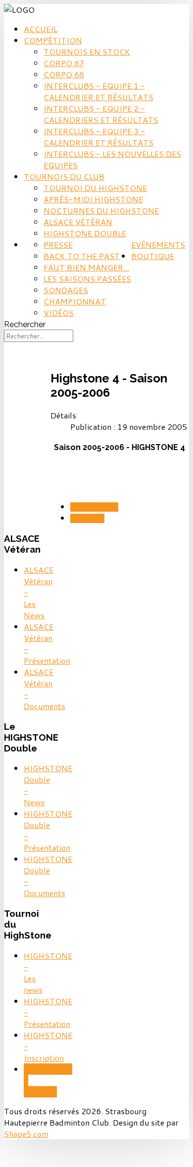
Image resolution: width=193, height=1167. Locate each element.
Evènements (158, 244)
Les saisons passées (87, 278)
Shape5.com (26, 1133)
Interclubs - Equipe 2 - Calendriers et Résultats (101, 114)
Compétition (53, 40)
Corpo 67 (64, 63)
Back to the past (82, 256)
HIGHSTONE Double (85, 233)
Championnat (75, 301)
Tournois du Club (64, 176)
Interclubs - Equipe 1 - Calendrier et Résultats (98, 91)
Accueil (40, 29)
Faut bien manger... (86, 267)
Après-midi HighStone (93, 199)
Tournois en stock (87, 51)
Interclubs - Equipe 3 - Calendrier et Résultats (98, 136)
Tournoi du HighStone (95, 187)
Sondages (66, 290)
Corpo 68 (64, 74)
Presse (58, 244)
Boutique (152, 256)
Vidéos (59, 312)
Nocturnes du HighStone (101, 210)
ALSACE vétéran (78, 221)
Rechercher (25, 324)
